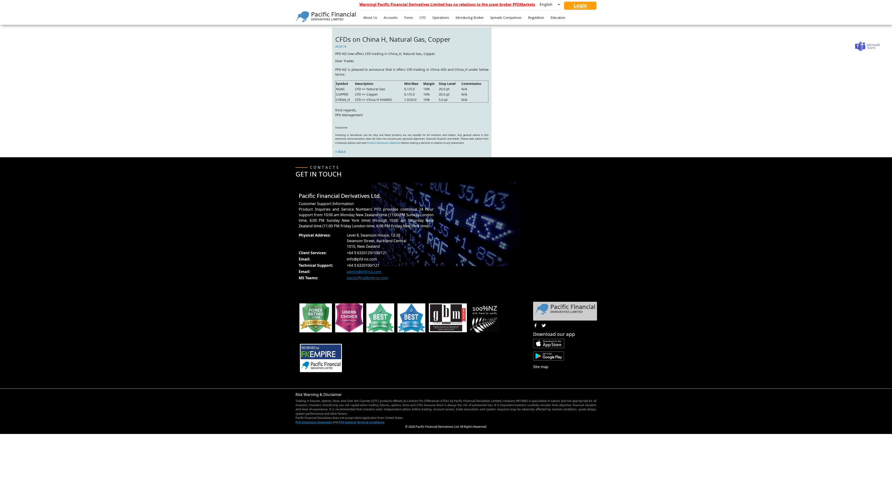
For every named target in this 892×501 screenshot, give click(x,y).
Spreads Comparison (505, 17)
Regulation (536, 17)
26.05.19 (340, 46)
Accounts (391, 17)
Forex (408, 17)
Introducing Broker (470, 17)
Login (580, 5)
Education (558, 17)
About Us (370, 17)
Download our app (554, 334)
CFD (422, 17)
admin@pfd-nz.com (364, 271)
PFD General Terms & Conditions (361, 422)
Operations (440, 17)
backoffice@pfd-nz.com (367, 277)
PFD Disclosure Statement (313, 422)
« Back (340, 152)
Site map (540, 366)
